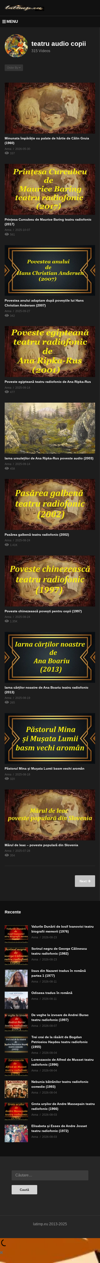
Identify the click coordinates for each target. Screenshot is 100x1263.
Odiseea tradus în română (51, 993)
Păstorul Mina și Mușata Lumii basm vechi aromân (44, 768)
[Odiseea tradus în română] (16, 1000)
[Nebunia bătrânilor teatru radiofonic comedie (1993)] (16, 1089)
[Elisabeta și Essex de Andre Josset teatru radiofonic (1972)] (16, 1133)
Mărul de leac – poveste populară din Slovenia (41, 845)
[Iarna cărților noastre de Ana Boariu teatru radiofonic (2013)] (50, 657)
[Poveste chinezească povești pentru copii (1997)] (50, 581)
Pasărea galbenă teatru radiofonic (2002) (37, 534)
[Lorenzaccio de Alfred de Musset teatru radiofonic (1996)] (16, 1067)
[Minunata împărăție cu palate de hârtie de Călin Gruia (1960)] (50, 108)
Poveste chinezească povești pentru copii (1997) (43, 611)
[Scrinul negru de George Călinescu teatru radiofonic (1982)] (16, 956)
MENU (12, 21)
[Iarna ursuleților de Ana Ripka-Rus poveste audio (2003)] (50, 428)
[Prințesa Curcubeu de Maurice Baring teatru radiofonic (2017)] (50, 189)
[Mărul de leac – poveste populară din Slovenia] (50, 814)
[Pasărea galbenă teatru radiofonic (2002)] (50, 504)
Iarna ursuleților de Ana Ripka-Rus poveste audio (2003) (49, 458)
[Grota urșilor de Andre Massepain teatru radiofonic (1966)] (16, 1111)
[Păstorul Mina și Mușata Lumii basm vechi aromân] (50, 738)
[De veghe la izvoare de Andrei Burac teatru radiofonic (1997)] (16, 1022)
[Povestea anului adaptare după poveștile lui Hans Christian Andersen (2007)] (50, 270)
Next (84, 881)
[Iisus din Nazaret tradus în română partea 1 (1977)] (16, 978)
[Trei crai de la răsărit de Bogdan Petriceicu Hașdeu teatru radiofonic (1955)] (16, 1044)
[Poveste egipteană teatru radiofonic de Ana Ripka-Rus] (50, 351)
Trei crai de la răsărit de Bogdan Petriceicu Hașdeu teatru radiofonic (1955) (59, 1042)
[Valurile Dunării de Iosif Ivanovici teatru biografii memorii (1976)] (16, 934)
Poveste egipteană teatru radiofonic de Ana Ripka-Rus (48, 382)
